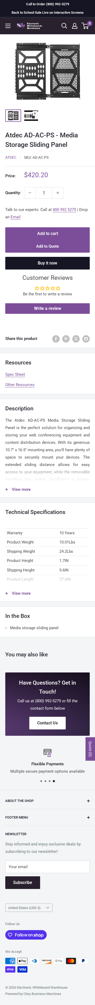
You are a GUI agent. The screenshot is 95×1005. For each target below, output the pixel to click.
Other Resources (20, 384)
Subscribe (22, 882)
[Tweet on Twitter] (76, 339)
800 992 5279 (64, 209)
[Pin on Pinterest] (66, 339)
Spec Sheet (15, 374)
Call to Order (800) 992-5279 (47, 4)
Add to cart (47, 233)
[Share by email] (86, 339)
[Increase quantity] (57, 192)
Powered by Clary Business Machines (33, 994)
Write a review (47, 308)
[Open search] (64, 26)
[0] (85, 26)
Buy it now (47, 263)
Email (16, 217)
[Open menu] (8, 26)
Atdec (10, 157)
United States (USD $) (24, 908)
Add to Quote (47, 246)
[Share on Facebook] (56, 339)
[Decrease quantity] (29, 192)
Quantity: (13, 192)
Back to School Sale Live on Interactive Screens (48, 13)
